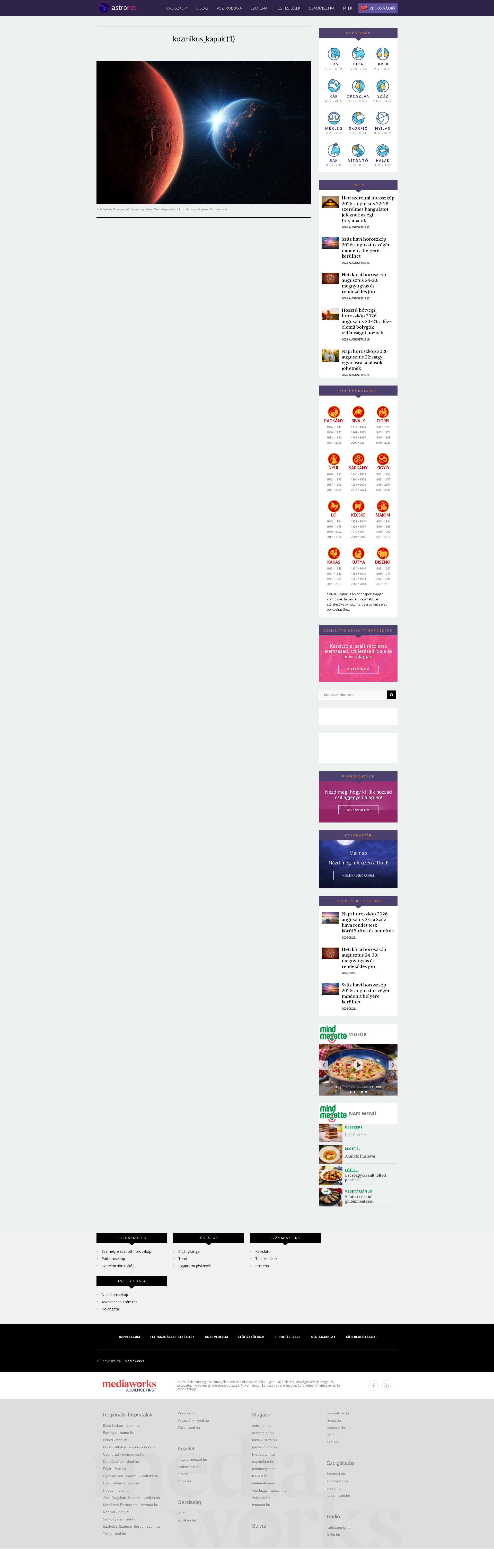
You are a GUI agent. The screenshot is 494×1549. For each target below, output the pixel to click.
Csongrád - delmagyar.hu (123, 1454)
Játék (347, 8)
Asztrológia (229, 8)
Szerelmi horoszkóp (118, 1265)
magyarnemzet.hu (192, 1459)
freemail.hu (336, 1474)
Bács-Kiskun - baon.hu (121, 1425)
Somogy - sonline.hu (119, 1519)
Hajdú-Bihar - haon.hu (121, 1483)
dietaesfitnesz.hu (266, 1483)
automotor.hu (263, 1433)
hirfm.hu (333, 1535)
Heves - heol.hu (116, 1490)
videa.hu (334, 1488)
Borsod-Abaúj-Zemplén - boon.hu (130, 1447)
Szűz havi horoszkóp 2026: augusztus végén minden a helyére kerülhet (366, 247)
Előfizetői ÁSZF (251, 1337)
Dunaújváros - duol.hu (121, 1461)
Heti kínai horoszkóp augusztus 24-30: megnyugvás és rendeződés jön (364, 283)
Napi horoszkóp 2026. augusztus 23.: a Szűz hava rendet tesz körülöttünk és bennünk (368, 922)
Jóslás (202, 8)
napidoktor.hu (263, 1461)
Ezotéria (259, 8)
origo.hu (184, 1481)
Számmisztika (321, 8)
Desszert (354, 1127)
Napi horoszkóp (115, 1294)
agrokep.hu (187, 1520)
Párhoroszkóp (113, 1258)
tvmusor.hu (261, 1505)
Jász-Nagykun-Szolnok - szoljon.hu (131, 1497)
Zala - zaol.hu (189, 1427)
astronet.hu (261, 1425)
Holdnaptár (111, 1309)
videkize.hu (261, 1497)
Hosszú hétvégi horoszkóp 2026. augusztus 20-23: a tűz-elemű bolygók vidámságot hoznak (367, 321)
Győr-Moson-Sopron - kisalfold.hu (130, 1476)
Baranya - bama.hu (118, 1433)
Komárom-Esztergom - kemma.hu (130, 1505)
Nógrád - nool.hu (116, 1512)
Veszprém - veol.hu (193, 1420)
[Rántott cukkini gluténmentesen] (332, 1197)
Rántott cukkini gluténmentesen (359, 1199)
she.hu (332, 1442)
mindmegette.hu (265, 1469)
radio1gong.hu (338, 1527)
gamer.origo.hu (264, 1447)
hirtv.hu (183, 1474)
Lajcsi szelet (356, 1134)
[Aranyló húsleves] (332, 1154)
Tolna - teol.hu (114, 1534)
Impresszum (129, 1337)
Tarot (183, 1258)
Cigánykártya (189, 1251)
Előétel (352, 1149)
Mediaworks (134, 1361)
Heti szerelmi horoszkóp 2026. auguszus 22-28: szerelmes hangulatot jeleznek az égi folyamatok (368, 209)
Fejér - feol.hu (114, 1469)
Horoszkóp (175, 8)
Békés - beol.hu (115, 1440)
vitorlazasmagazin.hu (269, 1490)
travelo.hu (260, 1476)
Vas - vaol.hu (188, 1413)
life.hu (332, 1435)
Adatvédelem (216, 1337)
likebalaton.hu (263, 1454)
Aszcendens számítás (119, 1301)
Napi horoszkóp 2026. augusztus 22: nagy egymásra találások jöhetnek (365, 359)
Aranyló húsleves (360, 1156)
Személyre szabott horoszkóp (126, 1251)
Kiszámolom (358, 810)
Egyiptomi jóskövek (194, 1265)
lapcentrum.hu (338, 1495)
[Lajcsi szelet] (332, 1133)
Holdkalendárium (358, 875)
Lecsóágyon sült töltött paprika (366, 1177)
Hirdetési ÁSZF (288, 1337)
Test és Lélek (288, 8)
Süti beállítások (360, 1337)
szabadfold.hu (189, 1467)
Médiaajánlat (323, 1337)
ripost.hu (334, 1420)
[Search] (391, 694)
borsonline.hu (338, 1413)
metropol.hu (336, 1427)
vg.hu (182, 1513)
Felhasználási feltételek (172, 1337)
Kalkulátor (263, 1251)
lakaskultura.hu (264, 1440)
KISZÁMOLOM (358, 669)
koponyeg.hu (337, 1481)
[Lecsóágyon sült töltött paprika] (332, 1175)
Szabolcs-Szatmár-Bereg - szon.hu (131, 1526)
